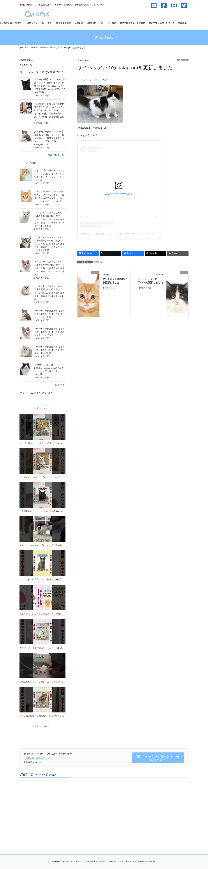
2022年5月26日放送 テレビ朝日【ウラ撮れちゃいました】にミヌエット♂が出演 (49, 349)
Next (45, 408)
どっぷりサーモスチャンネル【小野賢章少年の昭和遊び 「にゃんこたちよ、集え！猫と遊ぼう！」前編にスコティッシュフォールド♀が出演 (49, 219)
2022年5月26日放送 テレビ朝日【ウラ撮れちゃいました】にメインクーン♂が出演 (49, 331)
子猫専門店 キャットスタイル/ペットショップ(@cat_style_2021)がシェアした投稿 (119, 233)
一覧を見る (59, 385)
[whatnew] (88, 294)
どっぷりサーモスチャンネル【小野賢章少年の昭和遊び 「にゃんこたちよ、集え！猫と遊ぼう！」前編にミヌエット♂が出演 (49, 292)
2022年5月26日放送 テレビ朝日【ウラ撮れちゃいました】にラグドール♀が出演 (49, 313)
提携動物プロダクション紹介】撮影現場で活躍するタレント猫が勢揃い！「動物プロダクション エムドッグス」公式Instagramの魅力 (49, 138)
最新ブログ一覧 (56, 155)
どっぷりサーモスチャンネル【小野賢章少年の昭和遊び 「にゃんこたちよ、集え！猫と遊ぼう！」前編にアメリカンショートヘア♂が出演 (49, 243)
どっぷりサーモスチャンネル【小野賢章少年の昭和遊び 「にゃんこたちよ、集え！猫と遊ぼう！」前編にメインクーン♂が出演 (49, 268)
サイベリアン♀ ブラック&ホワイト (96, 80)
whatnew (183, 60)
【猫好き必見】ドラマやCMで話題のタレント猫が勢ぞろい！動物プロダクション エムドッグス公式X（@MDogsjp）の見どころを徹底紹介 (49, 85)
